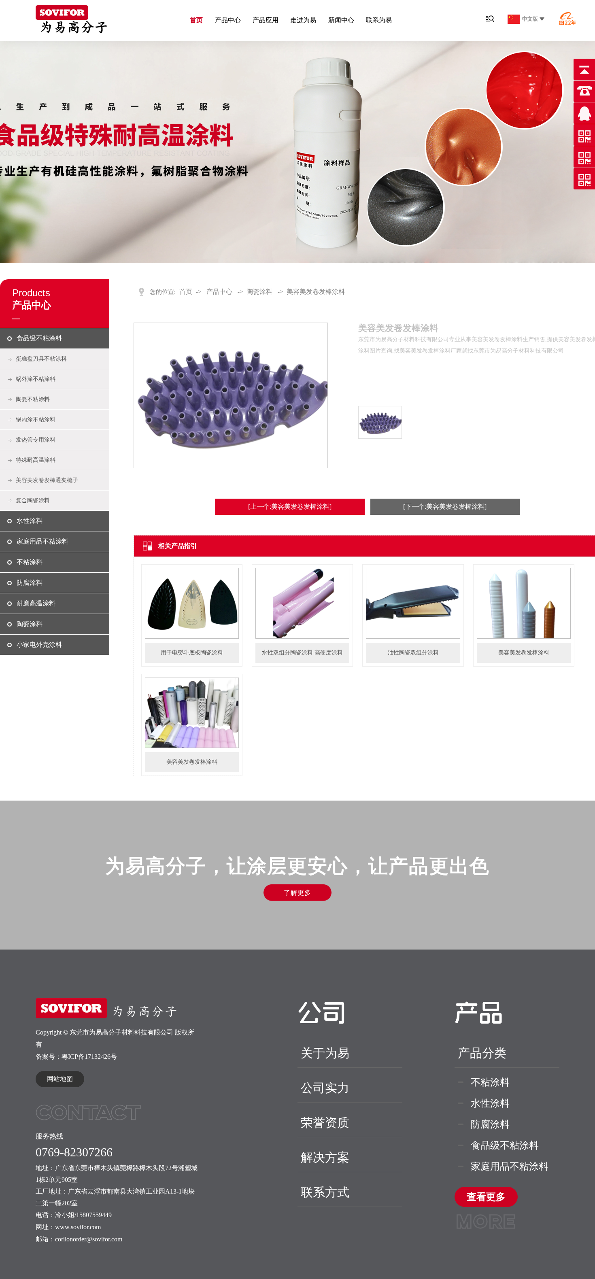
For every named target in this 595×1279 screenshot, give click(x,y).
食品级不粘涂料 (39, 338)
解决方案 (325, 1157)
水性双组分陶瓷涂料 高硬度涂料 (302, 653)
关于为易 (325, 1053)
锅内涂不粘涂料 (35, 419)
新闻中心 (341, 20)
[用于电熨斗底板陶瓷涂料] (192, 637)
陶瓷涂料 (29, 623)
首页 (196, 20)
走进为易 (303, 20)
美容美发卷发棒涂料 (316, 291)
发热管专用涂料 (35, 440)
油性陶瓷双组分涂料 (413, 653)
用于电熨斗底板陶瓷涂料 (192, 653)
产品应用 (265, 20)
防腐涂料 (29, 582)
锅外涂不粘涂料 (35, 379)
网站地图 (60, 1078)
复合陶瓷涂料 (33, 500)
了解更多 (297, 892)
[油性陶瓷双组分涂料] (413, 637)
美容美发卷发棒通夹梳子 (47, 480)
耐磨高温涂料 (36, 603)
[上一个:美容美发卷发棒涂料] (290, 506)
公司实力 (325, 1087)
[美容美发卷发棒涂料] (524, 637)
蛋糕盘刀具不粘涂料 (41, 359)
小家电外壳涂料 (39, 644)
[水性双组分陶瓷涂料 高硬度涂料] (302, 637)
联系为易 (379, 20)
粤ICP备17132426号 (89, 1056)
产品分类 (482, 1053)
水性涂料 (29, 520)
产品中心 (228, 20)
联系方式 (325, 1192)
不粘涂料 (29, 562)
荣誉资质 (325, 1122)
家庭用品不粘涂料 (42, 541)
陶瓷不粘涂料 (33, 399)
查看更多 (486, 1199)
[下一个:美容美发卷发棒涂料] (445, 506)
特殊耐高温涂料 (35, 460)
